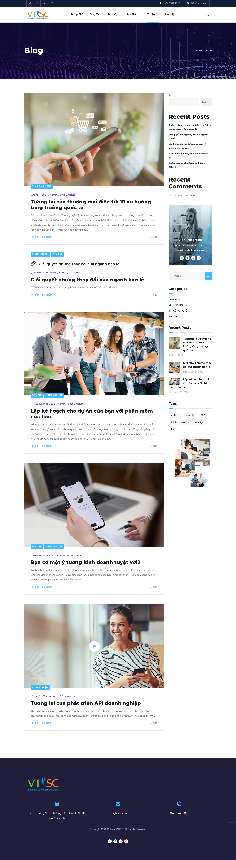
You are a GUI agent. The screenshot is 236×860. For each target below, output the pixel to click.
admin (53, 194)
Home (199, 50)
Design (36, 395)
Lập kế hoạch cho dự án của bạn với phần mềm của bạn (92, 414)
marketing (190, 415)
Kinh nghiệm (40, 254)
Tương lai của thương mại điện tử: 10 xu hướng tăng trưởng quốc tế (91, 205)
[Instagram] (52, 3)
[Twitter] (30, 3)
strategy (199, 422)
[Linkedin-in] (44, 3)
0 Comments (67, 194)
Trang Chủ (77, 14)
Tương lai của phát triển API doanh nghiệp (86, 703)
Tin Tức (151, 14)
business (174, 415)
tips (172, 429)
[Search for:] (190, 276)
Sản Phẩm (132, 14)
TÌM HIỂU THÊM (43, 237)
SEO (203, 415)
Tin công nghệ (41, 186)
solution (185, 422)
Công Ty (94, 14)
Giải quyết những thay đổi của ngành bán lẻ (79, 264)
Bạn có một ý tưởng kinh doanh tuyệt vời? (85, 562)
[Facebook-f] (37, 3)
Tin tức (58, 254)
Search (172, 95)
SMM (173, 422)
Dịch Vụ (112, 14)
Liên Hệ (169, 14)
